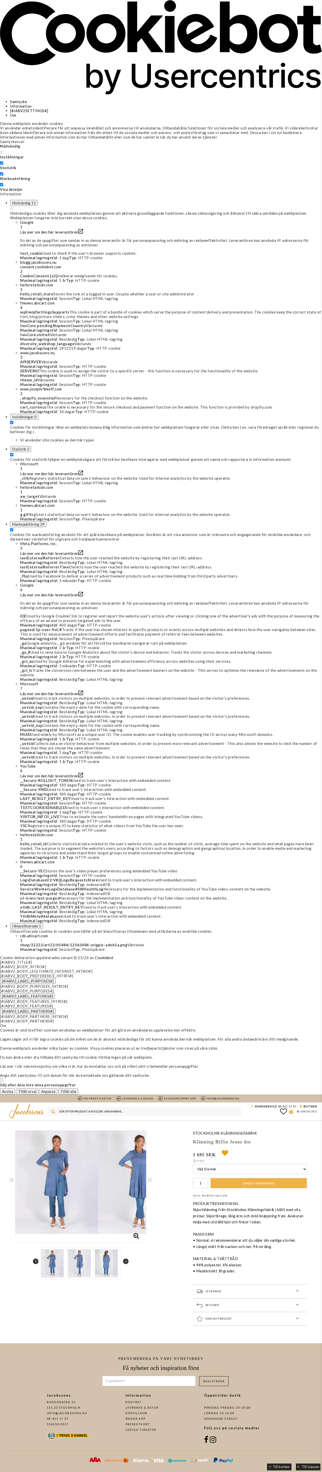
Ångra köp (136, 1418)
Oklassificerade (26, 926)
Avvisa (7, 1091)
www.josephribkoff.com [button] (41, 391)
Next (149, 1180)
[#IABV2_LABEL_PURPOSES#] (28, 981)
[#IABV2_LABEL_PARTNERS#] (28, 1011)
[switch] (1, 163)
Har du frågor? (219, 1318)
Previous (11, 1180)
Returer (212, 1305)
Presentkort (138, 1424)
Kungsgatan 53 (61, 1402)
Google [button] (26, 224)
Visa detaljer (11, 189)
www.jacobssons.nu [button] (37, 355)
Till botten (281, 1467)
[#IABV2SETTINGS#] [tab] (29, 110)
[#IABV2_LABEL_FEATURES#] (27, 996)
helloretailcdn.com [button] (36, 287)
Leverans (213, 1291)
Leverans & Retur (142, 1407)
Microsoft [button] (29, 466)
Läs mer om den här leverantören (49, 232)
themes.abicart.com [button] (37, 305)
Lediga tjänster (141, 1429)
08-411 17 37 (287, 1106)
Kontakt (134, 1402)
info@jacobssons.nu (67, 1413)
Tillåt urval (27, 1091)
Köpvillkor (136, 1413)
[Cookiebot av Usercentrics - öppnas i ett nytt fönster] (161, 93)
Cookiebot (104, 957)
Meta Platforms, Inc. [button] (38, 545)
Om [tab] (13, 115)
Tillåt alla (68, 1091)
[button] (171, 267)
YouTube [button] (28, 768)
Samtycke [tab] (18, 101)
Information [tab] (21, 106)
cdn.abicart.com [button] (34, 938)
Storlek (199, 1160)
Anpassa (48, 1091)
